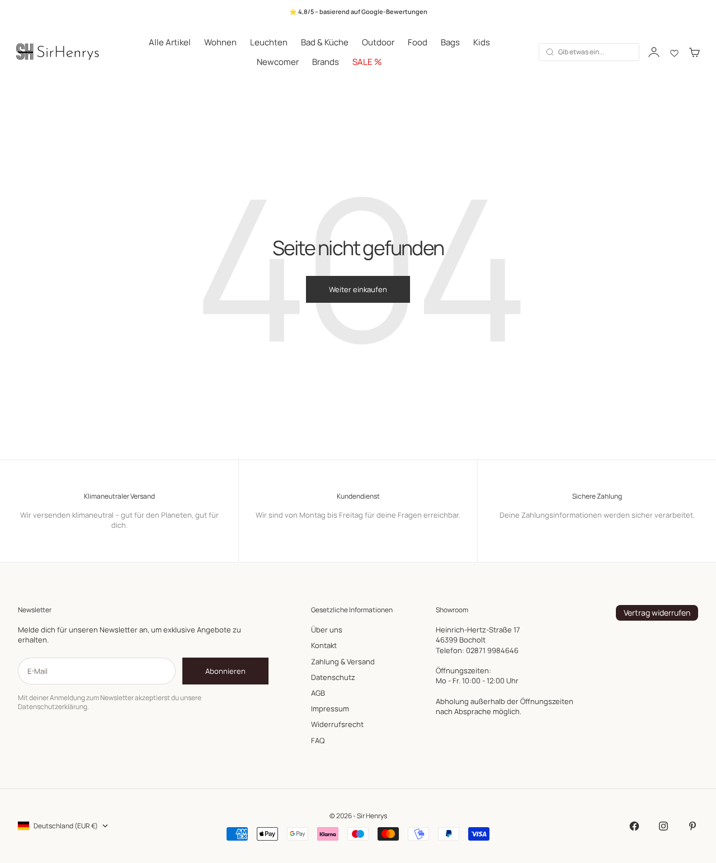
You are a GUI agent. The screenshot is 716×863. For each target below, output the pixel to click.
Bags (450, 42)
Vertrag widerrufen (657, 612)
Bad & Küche (324, 42)
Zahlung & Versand (343, 661)
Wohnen (220, 42)
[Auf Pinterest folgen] (692, 826)
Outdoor (378, 42)
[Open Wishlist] (674, 52)
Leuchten (269, 42)
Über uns (326, 630)
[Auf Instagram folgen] (663, 826)
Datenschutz (333, 677)
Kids (481, 42)
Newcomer (278, 62)
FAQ (317, 740)
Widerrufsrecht (337, 724)
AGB (318, 693)
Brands (325, 62)
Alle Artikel (170, 42)
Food (417, 42)
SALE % (367, 62)
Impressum (330, 708)
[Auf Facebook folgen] (634, 826)
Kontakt (324, 645)
